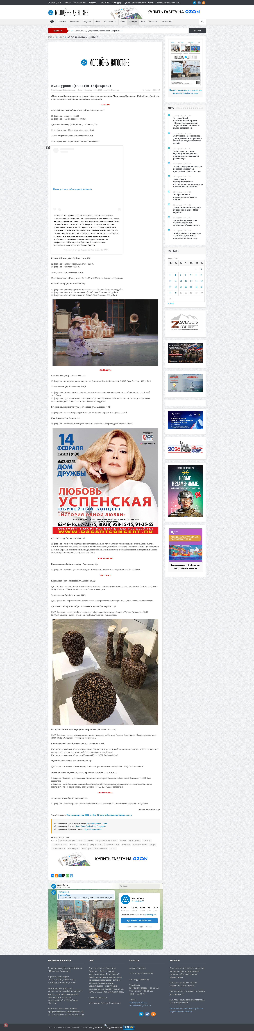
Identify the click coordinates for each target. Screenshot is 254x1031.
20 (186, 287)
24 (170, 293)
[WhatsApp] (67, 875)
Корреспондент (69, 90)
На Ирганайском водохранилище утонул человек (185, 197)
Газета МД (105, 3)
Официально (94, 3)
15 (196, 281)
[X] (63, 875)
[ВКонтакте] (52, 875)
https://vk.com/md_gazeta (97, 823)
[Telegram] (71, 875)
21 (191, 287)
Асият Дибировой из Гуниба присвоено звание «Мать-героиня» (187, 209)
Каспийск (73, 845)
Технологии (153, 21)
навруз (152, 845)
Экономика (74, 21)
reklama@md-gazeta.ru (140, 1005)
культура (83, 845)
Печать (148, 90)
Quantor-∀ (97, 1027)
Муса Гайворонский (140, 845)
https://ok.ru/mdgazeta (92, 829)
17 (170, 287)
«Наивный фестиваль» (67, 841)
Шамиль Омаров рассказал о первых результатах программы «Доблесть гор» (187, 168)
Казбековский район (60, 845)
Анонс (107, 90)
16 (202, 281)
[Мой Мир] (60, 875)
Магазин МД (167, 21)
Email (157, 90)
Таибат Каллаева (101, 849)
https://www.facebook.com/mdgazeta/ (91, 826)
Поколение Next (80, 3)
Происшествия (110, 21)
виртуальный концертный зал (106, 841)
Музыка (127, 3)
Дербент (123, 841)
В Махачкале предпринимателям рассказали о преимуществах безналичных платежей (188, 183)
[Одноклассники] (56, 875)
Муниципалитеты (139, 3)
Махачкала (126, 845)
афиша (81, 841)
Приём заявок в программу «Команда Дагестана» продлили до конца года (187, 235)
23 (202, 287)
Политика (62, 21)
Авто (143, 21)
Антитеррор (116, 3)
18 (176, 287)
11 (176, 281)
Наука (98, 21)
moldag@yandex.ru (138, 1002)
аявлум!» (90, 841)
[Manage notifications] (6, 1025)
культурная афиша (96, 845)
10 (170, 281)
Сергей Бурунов (73, 849)
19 (181, 287)
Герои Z (151, 3)
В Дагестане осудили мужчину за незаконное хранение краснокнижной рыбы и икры (186, 155)
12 (181, 281)
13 (186, 281)
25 (176, 293)
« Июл (171, 303)
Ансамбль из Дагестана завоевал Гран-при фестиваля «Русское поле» (186, 222)
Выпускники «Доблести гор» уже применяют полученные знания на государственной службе (187, 139)
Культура (133, 21)
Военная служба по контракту (168, 3)
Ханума (112, 849)
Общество (87, 21)
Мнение (68, 3)
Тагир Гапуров (86, 849)
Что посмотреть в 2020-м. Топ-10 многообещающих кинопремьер (99, 815)
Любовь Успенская (112, 845)
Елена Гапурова (134, 841)
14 (191, 281)
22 (196, 287)
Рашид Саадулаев (59, 849)
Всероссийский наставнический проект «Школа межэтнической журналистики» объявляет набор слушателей (186, 123)
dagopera (84, 250)
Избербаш (147, 841)
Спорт (123, 21)
